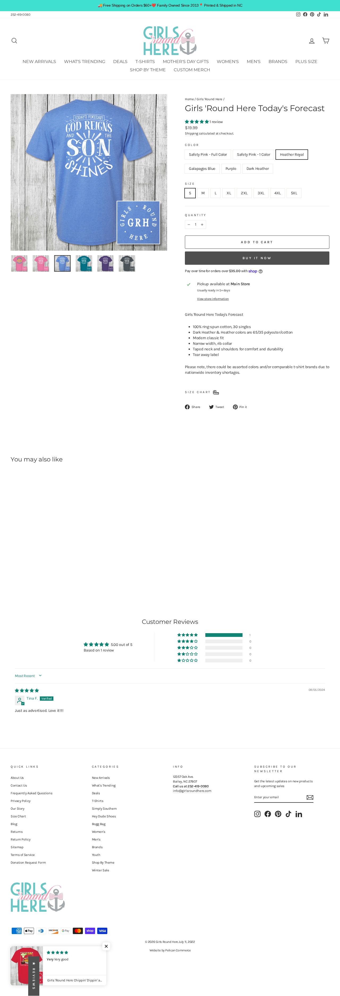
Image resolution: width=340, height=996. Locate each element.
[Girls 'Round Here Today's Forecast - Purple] (42, 573)
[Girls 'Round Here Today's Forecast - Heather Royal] (28, 573)
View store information (213, 299)
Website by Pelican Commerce (170, 950)
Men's (254, 61)
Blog (14, 824)
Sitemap (17, 847)
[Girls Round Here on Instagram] (257, 814)
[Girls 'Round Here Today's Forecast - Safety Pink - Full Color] (14, 573)
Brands (278, 61)
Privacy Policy (21, 801)
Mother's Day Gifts (186, 61)
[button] (197, 121)
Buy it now (257, 258)
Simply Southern (104, 808)
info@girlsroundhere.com (192, 791)
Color (192, 145)
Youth (96, 855)
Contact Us (19, 785)
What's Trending (84, 61)
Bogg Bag (98, 824)
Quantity (196, 215)
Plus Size (306, 61)
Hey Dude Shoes (104, 816)
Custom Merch (192, 69)
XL (229, 193)
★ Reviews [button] (34, 976)
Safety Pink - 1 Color (253, 154)
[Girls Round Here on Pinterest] (278, 814)
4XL (277, 193)
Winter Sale (100, 870)
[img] (27, 690)
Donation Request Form (28, 862)
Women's (228, 61)
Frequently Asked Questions (31, 793)
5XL (294, 193)
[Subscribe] (310, 797)
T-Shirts (145, 61)
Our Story (17, 808)
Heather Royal (292, 154)
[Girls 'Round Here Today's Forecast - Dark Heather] (50, 573)
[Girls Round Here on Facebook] (268, 814)
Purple (231, 168)
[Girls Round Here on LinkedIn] (299, 814)
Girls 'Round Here (209, 99)
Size (190, 184)
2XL (244, 193)
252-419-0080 (21, 14)
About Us (17, 778)
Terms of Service (23, 855)
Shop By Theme (148, 69)
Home (189, 99)
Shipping (191, 133)
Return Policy (20, 839)
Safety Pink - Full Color (208, 154)
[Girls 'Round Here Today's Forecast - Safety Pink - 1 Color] (21, 573)
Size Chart (18, 816)
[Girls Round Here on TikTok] (288, 814)
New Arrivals (39, 61)
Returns (17, 832)
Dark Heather (257, 168)
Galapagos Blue (202, 168)
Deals (120, 61)
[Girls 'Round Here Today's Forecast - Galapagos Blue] (35, 573)
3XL (261, 193)
